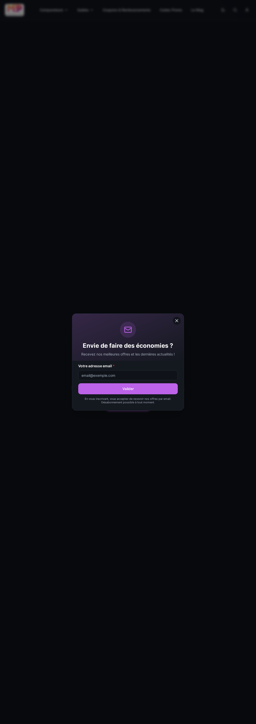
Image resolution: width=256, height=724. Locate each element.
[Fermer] (177, 321)
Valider (128, 389)
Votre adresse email (96, 366)
